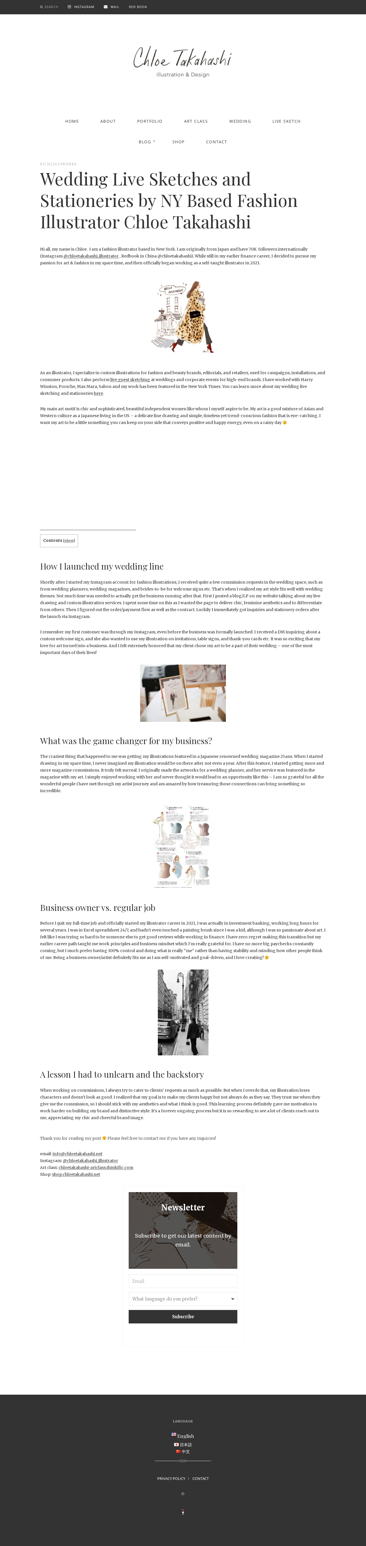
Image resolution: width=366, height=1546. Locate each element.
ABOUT (108, 121)
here (98, 393)
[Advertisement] (88, 490)
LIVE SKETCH (286, 121)
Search (51, 7)
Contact (216, 141)
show (68, 540)
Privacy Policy (171, 1478)
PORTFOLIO (150, 121)
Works (69, 164)
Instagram (84, 7)
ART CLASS (196, 121)
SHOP (178, 141)
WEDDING (240, 121)
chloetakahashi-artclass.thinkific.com (96, 1167)
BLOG (145, 141)
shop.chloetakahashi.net (76, 1174)
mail (115, 7)
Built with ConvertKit (206, 1334)
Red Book (138, 7)
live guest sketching (130, 379)
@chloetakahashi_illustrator (91, 256)
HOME (72, 121)
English (185, 1436)
